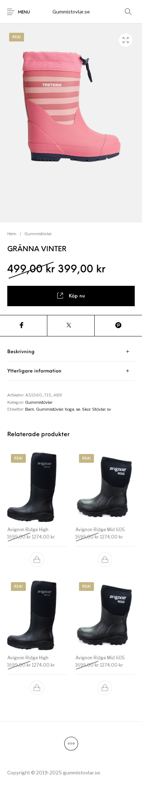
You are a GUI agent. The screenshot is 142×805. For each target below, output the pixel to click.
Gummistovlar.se (71, 12)
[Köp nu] (37, 559)
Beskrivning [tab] (21, 352)
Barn (29, 409)
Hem (11, 233)
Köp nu (77, 296)
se (78, 409)
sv (109, 409)
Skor (86, 409)
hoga (69, 409)
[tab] (71, 352)
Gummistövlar (38, 233)
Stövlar (98, 409)
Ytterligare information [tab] (34, 371)
